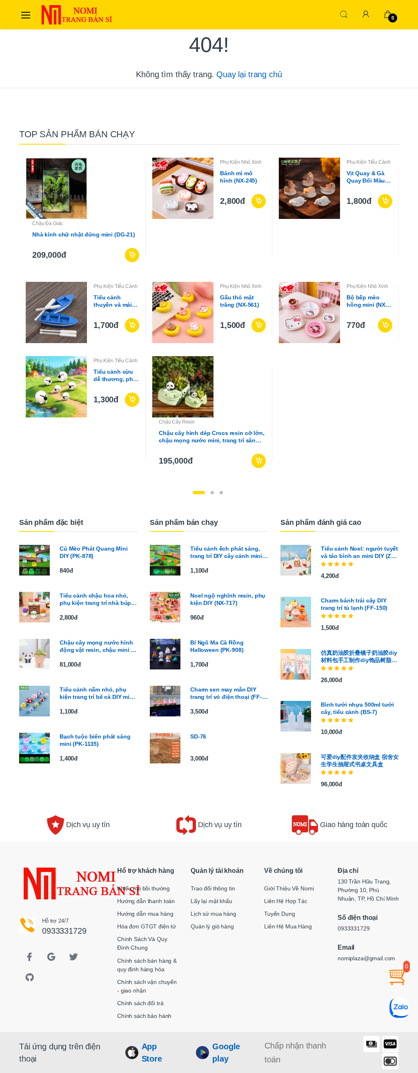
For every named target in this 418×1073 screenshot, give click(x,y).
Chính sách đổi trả (140, 1003)
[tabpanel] (209, 316)
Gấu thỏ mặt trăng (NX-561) (239, 301)
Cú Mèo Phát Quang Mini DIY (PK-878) (94, 552)
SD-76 (198, 736)
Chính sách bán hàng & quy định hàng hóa (147, 965)
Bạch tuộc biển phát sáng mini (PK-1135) (95, 740)
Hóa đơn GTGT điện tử (146, 926)
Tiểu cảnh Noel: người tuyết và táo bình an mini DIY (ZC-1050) (359, 552)
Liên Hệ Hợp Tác (285, 901)
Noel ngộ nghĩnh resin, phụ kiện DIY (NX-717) (227, 599)
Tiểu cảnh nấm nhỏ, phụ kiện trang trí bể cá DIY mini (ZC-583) (97, 693)
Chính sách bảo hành (144, 1016)
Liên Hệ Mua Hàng (288, 926)
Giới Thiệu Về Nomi (289, 888)
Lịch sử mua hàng (213, 913)
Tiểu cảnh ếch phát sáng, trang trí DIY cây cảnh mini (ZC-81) (226, 552)
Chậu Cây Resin (177, 422)
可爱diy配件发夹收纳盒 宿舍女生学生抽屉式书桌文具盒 (360, 760)
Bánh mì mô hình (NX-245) (238, 177)
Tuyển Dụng (279, 913)
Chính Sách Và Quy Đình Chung (142, 943)
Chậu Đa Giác (47, 223)
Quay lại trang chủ (249, 74)
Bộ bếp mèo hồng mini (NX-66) (367, 301)
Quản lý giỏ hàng (212, 926)
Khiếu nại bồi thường (143, 888)
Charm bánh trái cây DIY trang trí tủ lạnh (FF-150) (354, 604)
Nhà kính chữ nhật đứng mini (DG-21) (83, 234)
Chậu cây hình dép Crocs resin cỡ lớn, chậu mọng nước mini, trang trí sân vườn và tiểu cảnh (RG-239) (212, 437)
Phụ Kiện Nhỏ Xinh (241, 162)
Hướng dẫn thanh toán (146, 901)
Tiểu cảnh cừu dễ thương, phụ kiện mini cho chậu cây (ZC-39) (115, 375)
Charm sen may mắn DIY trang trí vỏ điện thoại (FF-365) (226, 693)
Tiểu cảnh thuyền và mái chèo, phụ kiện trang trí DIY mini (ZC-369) (116, 301)
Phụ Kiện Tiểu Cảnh (368, 162)
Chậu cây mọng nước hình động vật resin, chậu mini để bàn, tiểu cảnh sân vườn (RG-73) (99, 646)
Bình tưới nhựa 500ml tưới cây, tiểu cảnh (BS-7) (357, 708)
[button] (343, 14)
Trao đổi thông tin (213, 888)
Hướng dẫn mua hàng (145, 913)
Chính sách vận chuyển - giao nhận (147, 986)
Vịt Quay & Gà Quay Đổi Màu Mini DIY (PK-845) (366, 177)
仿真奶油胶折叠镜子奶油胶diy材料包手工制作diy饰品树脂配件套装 (359, 656)
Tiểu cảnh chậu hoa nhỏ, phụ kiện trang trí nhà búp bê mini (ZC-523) (95, 599)
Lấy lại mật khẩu (211, 901)
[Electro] (59, 14)
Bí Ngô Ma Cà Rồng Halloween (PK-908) (217, 646)
